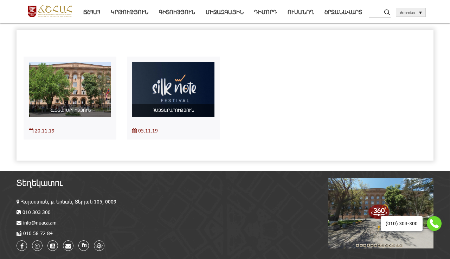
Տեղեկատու (40, 182)
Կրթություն (129, 11)
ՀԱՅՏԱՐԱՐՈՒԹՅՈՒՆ (70, 110)
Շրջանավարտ (343, 11)
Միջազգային (225, 11)
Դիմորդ (265, 11)
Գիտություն (177, 11)
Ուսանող (301, 11)
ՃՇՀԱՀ (91, 11)
